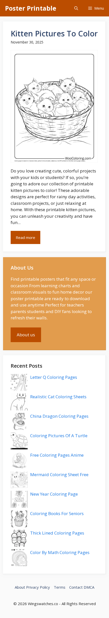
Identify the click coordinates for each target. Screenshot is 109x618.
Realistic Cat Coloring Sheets (58, 397)
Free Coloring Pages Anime (57, 455)
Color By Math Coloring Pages (59, 552)
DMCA (89, 587)
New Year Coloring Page (54, 494)
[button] (76, 8)
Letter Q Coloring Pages (53, 377)
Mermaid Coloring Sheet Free (59, 474)
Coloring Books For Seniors (57, 513)
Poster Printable (30, 8)
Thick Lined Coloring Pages (57, 533)
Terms (59, 587)
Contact (76, 587)
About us (26, 335)
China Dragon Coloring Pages (59, 416)
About (20, 587)
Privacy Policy (38, 587)
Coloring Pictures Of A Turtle (58, 435)
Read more (25, 237)
